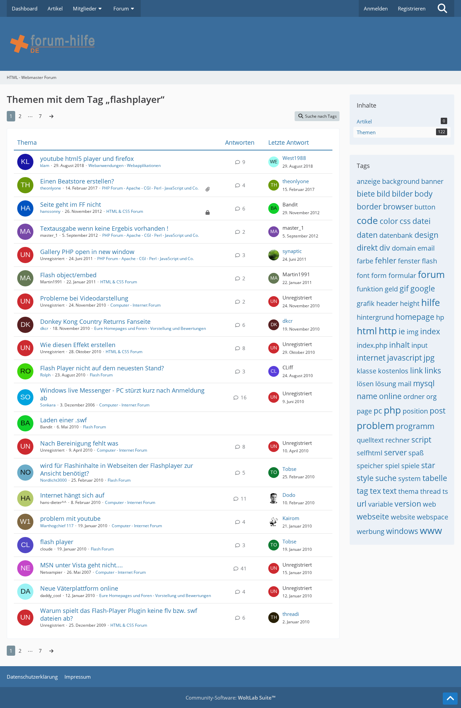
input (419, 345)
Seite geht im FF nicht (70, 204)
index (430, 331)
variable (380, 504)
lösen (365, 383)
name (367, 396)
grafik (366, 303)
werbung (370, 531)
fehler (385, 260)
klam (44, 165)
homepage (415, 316)
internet (371, 357)
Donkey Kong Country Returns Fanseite (95, 321)
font (363, 275)
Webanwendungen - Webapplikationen (124, 165)
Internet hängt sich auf (72, 495)
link (416, 370)
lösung (385, 383)
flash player (56, 542)
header (387, 303)
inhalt (399, 344)
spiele (410, 465)
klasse (366, 370)
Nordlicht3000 (53, 480)
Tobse (289, 468)
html (367, 330)
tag (362, 490)
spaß (416, 452)
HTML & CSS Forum (124, 211)
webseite (373, 516)
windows (402, 531)
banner (432, 181)
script (421, 439)
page (364, 411)
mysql (424, 383)
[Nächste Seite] (51, 116)
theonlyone (50, 188)
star (428, 465)
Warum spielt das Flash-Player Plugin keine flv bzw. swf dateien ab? (118, 614)
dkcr (44, 328)
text (390, 490)
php (392, 409)
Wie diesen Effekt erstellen (77, 345)
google (422, 288)
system (409, 478)
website (403, 516)
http (388, 330)
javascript (404, 357)
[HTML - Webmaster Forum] (230, 44)
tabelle (435, 478)
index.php (372, 345)
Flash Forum (101, 375)
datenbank (396, 235)
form (379, 275)
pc (378, 410)
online (390, 396)
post (437, 410)
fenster (409, 260)
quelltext (370, 440)
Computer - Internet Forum (135, 305)
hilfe (430, 302)
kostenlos (393, 370)
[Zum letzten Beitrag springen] (273, 162)
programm (415, 426)
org (431, 396)
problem (375, 425)
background (400, 181)
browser (398, 206)
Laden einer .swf (63, 420)
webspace (432, 516)
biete (366, 193)
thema (408, 491)
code (367, 220)
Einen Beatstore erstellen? (77, 181)
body (423, 193)
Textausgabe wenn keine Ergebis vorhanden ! (104, 228)
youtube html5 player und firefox (87, 158)
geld (391, 288)
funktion (370, 288)
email (426, 248)
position (415, 411)
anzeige (368, 181)
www (431, 530)
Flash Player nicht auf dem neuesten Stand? (102, 368)
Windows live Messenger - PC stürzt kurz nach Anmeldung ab (122, 394)
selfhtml (369, 452)
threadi (290, 614)
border (369, 206)
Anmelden (376, 8)
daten (367, 234)
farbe (365, 260)
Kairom (290, 518)
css (405, 221)
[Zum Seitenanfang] (450, 698)
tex (375, 490)
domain (404, 248)
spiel (392, 465)
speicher (370, 465)
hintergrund (375, 317)
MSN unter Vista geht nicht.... (81, 565)
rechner (397, 440)
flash (429, 260)
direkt (367, 247)
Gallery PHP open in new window (87, 252)
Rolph (45, 375)
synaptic (292, 251)
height (409, 303)
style (365, 478)
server (395, 452)
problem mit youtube (70, 518)
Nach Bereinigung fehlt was (79, 443)
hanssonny (50, 211)
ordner (414, 396)
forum (431, 274)
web (429, 504)
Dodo (288, 494)
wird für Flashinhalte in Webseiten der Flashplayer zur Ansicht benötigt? (116, 469)
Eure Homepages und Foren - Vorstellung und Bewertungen (150, 328)
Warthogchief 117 (57, 526)
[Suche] (442, 8)
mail (404, 383)
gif (404, 288)
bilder (402, 193)
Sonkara (48, 405)
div (384, 247)
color (389, 221)
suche (386, 478)
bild (383, 193)
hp (440, 317)
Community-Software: (230, 697)
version (408, 503)
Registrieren (412, 8)
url (362, 503)
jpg (429, 357)
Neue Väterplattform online (79, 588)
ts (445, 491)
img (412, 331)
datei (421, 221)
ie (402, 331)
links (433, 370)
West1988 (294, 157)
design (426, 234)
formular (402, 275)
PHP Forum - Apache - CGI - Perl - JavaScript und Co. (150, 188)
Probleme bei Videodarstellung (84, 298)
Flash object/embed (68, 275)
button (424, 206)
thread (430, 491)
